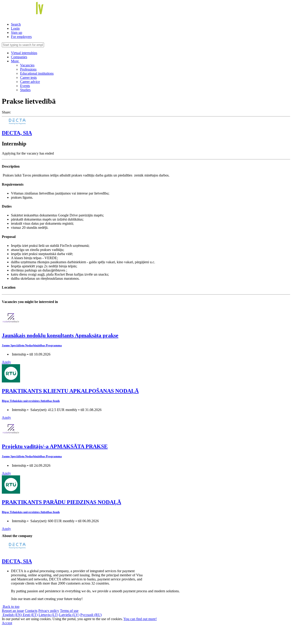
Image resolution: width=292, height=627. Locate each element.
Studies (25, 90)
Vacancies (27, 65)
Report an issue (13, 611)
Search (16, 24)
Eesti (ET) (30, 615)
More (15, 61)
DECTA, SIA (17, 133)
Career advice (30, 82)
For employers (21, 37)
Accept (7, 623)
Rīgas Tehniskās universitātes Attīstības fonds (31, 401)
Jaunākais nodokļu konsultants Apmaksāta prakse (60, 335)
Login (15, 28)
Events (25, 86)
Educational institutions (37, 73)
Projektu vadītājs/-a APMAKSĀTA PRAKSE (55, 446)
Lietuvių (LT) (48, 615)
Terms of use (69, 611)
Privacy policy (48, 611)
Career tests (28, 77)
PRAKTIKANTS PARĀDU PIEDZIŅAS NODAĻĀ (61, 502)
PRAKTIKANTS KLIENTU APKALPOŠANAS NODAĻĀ (70, 391)
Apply (6, 362)
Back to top (10, 607)
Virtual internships (24, 53)
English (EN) (12, 615)
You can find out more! (140, 619)
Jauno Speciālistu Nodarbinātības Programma (32, 345)
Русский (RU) (91, 615)
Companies (19, 57)
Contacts (31, 611)
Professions (28, 69)
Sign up (16, 32)
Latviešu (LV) (69, 615)
